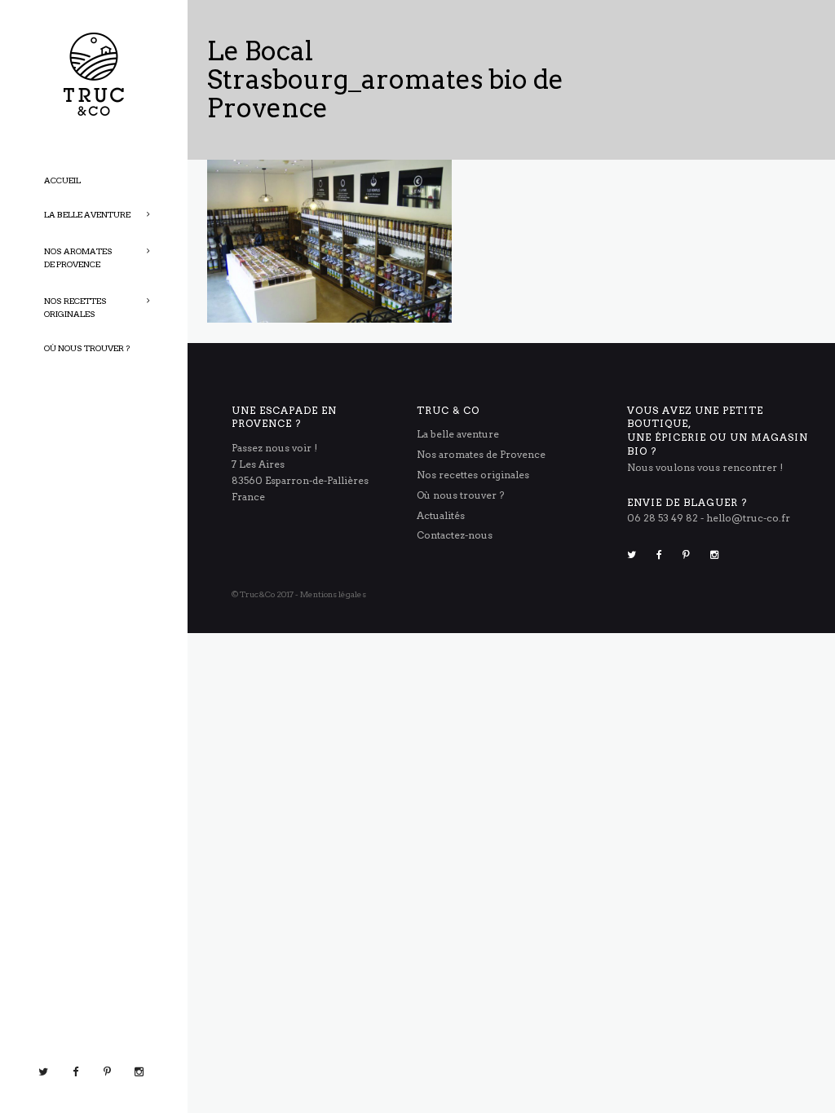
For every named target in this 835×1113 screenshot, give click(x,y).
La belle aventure (458, 434)
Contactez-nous (455, 535)
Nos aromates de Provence (481, 454)
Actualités (441, 515)
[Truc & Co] (94, 73)
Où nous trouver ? (460, 495)
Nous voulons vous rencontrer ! (705, 467)
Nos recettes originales (473, 475)
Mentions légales (333, 594)
